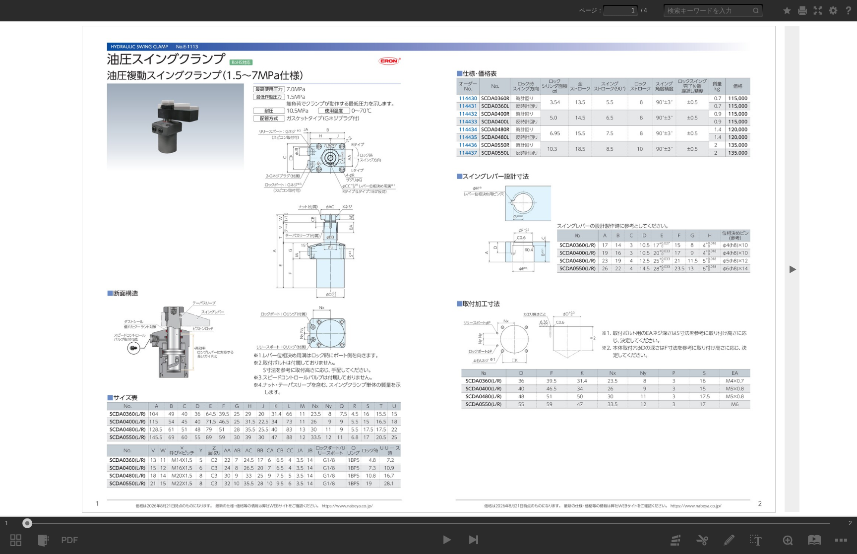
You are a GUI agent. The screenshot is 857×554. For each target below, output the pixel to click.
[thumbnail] (16, 540)
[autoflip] (814, 540)
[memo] (729, 540)
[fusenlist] (43, 540)
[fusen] (675, 540)
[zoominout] (787, 540)
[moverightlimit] (474, 540)
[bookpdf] (69, 540)
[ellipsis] (841, 540)
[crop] (702, 540)
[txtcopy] (756, 540)
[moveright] (447, 540)
